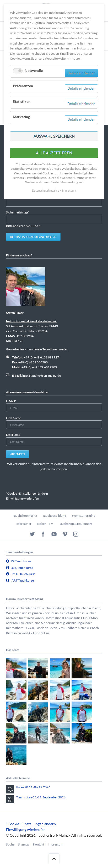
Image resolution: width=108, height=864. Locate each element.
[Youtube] (54, 534)
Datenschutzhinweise (45, 190)
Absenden (17, 454)
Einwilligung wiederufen (22, 498)
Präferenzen (23, 86)
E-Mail (13, 401)
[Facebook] (43, 534)
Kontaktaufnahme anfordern (33, 236)
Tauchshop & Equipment (75, 524)
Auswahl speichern (54, 136)
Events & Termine (83, 516)
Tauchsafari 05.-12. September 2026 (41, 797)
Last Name (13, 435)
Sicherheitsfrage (17, 212)
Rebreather (23, 524)
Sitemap (23, 844)
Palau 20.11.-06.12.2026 (33, 787)
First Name (13, 418)
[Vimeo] (65, 534)
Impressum (55, 844)
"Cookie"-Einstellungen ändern (27, 493)
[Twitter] (32, 534)
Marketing (21, 117)
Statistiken (21, 101)
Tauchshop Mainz (25, 516)
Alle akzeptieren (54, 152)
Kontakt (38, 844)
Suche (10, 844)
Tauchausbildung (54, 516)
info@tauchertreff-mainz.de (41, 375)
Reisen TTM (45, 524)
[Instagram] (76, 534)
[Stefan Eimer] (25, 286)
